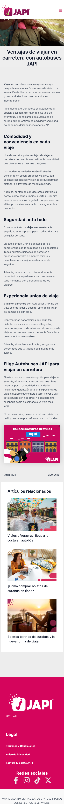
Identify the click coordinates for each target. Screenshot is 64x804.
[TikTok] (37, 780)
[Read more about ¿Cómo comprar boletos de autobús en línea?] (32, 564)
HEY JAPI (11, 716)
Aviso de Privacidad (18, 754)
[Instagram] (26, 780)
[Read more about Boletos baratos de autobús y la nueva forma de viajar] (32, 615)
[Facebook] (15, 780)
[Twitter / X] (48, 780)
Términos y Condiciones (20, 746)
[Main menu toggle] (60, 10)
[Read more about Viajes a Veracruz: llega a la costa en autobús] (32, 514)
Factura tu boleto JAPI (19, 762)
